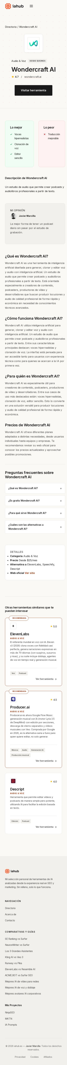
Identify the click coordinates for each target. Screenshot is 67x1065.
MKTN (8, 1018)
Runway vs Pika (13, 963)
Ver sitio (30, 573)
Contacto (10, 920)
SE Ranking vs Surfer (16, 938)
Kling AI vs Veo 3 (14, 957)
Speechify (48, 564)
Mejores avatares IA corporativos (23, 993)
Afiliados (48, 1057)
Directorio (11, 26)
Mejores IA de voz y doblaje (20, 987)
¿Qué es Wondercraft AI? (23, 488)
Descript (15, 568)
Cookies (34, 1057)
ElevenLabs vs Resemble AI (20, 969)
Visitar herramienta (33, 90)
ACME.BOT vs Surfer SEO (19, 975)
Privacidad (20, 1057)
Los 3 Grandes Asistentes (19, 951)
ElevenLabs (34, 564)
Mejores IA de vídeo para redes (22, 981)
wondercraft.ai (32, 76)
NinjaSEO (10, 1012)
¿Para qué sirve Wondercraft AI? (27, 513)
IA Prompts (11, 1024)
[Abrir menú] (31, 6)
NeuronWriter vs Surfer (17, 944)
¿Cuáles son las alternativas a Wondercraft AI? (25, 526)
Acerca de (10, 914)
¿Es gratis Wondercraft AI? (24, 500)
